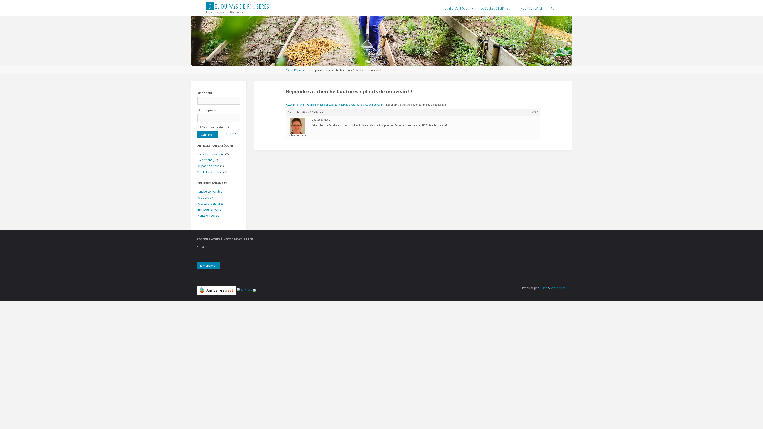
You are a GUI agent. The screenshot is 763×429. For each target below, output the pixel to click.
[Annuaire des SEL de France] (216, 290)
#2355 (535, 112)
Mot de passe (206, 110)
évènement (204, 160)
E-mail (202, 247)
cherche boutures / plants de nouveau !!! (361, 104)
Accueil (290, 104)
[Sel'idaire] (244, 290)
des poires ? (205, 197)
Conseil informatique (210, 154)
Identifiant (204, 93)
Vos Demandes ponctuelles (321, 104)
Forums (300, 104)
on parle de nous (208, 166)
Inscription (230, 133)
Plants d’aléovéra (208, 215)
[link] (552, 8)
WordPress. (558, 288)
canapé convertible (209, 191)
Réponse (300, 70)
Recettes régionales (210, 203)
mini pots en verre (209, 209)
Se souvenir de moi (215, 127)
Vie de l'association (209, 172)
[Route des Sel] (254, 290)
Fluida (543, 288)
